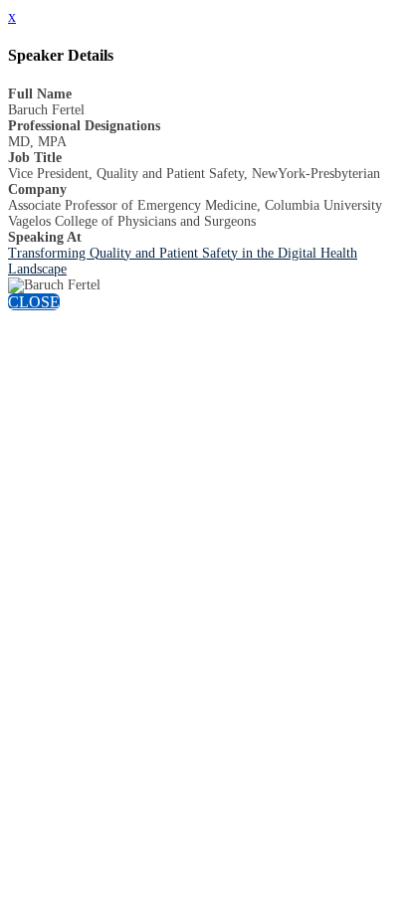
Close (34, 301)
